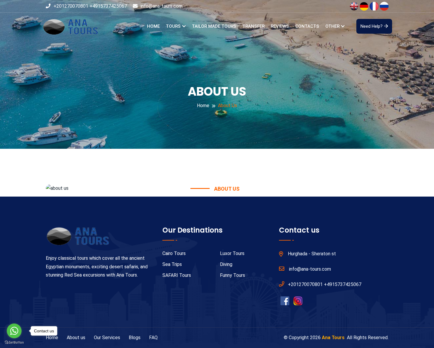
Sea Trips (172, 264)
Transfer (253, 26)
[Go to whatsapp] (14, 331)
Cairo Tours (174, 253)
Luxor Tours (232, 253)
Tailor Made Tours (214, 26)
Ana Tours (334, 337)
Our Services (107, 337)
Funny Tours (232, 275)
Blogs (135, 337)
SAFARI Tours (176, 275)
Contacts (307, 26)
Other (332, 26)
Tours (173, 26)
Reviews (280, 26)
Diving (226, 264)
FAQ (153, 337)
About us (76, 337)
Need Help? (371, 26)
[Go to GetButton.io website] (14, 342)
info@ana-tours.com (161, 6)
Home (153, 26)
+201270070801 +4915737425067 (90, 6)
